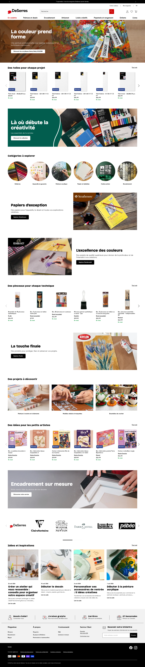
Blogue (10, 637)
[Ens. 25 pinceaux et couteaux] (61, 299)
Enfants (123, 18)
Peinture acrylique (61, 184)
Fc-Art (10, 316)
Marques (10, 632)
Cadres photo (105, 184)
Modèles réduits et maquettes (72, 413)
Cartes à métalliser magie (126, 451)
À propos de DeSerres (39, 634)
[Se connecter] (127, 11)
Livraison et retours (63, 634)
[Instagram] (135, 647)
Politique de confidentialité (42, 651)
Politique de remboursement (26, 651)
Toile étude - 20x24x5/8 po (16, 94)
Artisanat (65, 18)
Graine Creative (12, 455)
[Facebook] (130, 647)
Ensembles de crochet (116, 413)
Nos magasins (127, 5)
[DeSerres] (18, 11)
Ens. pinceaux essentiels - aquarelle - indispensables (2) (126, 313)
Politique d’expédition (68, 651)
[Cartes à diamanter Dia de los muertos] (61, 439)
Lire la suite (11, 603)
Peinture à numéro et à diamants (28, 413)
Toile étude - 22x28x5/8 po (126, 94)
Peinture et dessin (30, 18)
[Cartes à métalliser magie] (127, 439)
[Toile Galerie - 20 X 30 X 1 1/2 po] (61, 81)
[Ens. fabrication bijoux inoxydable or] (39, 439)
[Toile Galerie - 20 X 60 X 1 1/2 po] (83, 81)
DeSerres (18, 184)
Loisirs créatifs (81, 18)
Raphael (120, 317)
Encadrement (49, 18)
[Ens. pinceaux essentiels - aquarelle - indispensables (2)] (127, 299)
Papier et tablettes (83, 184)
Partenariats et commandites (41, 637)
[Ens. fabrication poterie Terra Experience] (105, 439)
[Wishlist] (131, 11)
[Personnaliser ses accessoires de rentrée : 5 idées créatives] (89, 564)
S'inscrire (133, 635)
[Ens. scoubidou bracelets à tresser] (17, 439)
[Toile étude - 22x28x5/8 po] (127, 81)
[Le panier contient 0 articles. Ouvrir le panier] (136, 11)
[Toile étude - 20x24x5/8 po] (17, 81)
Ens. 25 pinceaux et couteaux (61, 312)
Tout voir (134, 67)
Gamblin (76, 316)
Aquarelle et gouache (39, 184)
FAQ (59, 632)
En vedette (12, 18)
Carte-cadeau (114, 5)
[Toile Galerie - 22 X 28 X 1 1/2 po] (39, 81)
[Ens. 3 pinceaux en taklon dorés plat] (39, 299)
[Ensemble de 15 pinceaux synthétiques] (17, 299)
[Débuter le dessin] (56, 564)
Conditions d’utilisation (55, 651)
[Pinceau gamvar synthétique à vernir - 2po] (83, 299)
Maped (98, 455)
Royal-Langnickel (35, 316)
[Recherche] (111, 11)
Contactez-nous (84, 636)
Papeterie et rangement (103, 18)
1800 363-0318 (84, 633)
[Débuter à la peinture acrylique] (122, 564)
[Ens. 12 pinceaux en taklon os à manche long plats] (105, 299)
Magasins (36, 632)
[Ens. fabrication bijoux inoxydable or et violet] (83, 439)
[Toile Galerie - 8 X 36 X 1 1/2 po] (105, 81)
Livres (135, 18)
